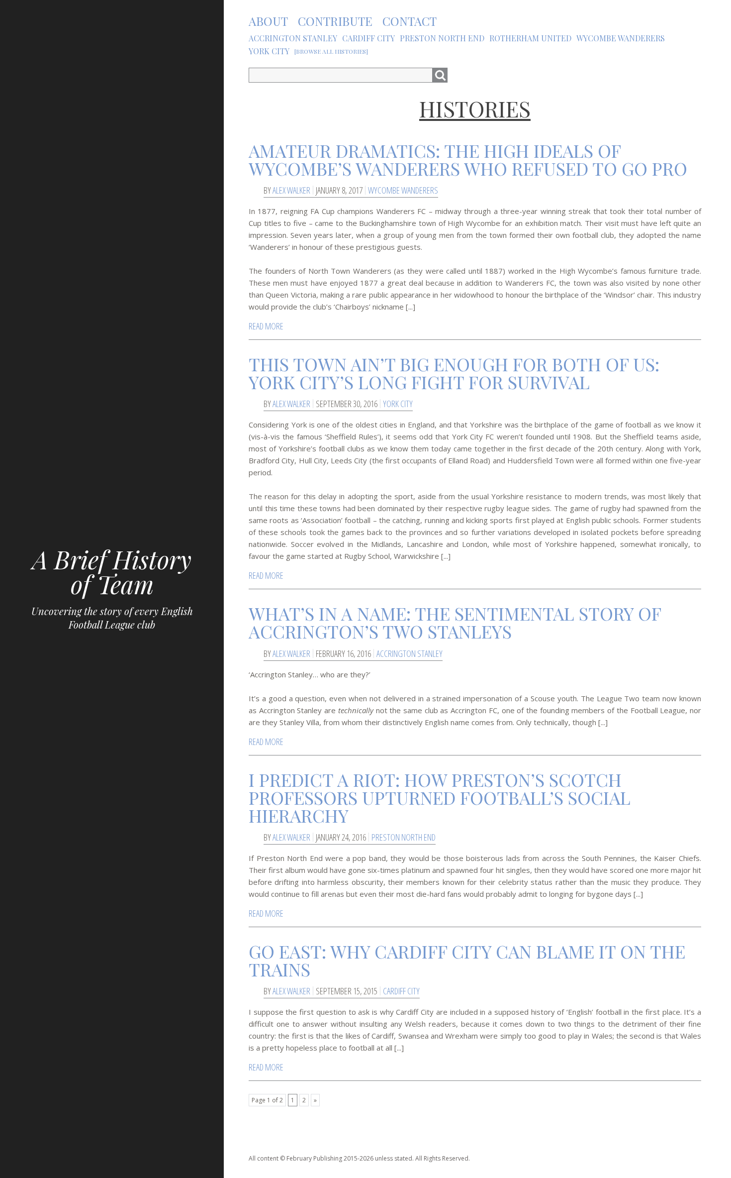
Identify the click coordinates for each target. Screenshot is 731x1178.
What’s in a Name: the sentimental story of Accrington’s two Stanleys (455, 622)
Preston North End (403, 837)
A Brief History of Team (111, 572)
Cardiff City (401, 991)
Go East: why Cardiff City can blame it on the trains (467, 960)
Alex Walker (291, 190)
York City (398, 404)
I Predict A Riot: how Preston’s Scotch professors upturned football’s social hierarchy (440, 797)
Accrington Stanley (409, 653)
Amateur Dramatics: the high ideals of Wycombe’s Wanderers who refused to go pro (468, 159)
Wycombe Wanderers (403, 190)
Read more (266, 326)
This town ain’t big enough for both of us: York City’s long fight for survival (454, 373)
